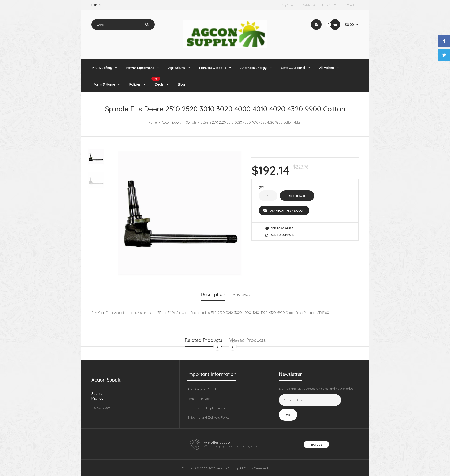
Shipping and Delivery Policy (209, 417)
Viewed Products (247, 340)
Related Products (203, 340)
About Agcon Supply (203, 389)
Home (153, 122)
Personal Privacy (200, 398)
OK (288, 415)
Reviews (241, 294)
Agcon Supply (171, 122)
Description (213, 294)
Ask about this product (287, 210)
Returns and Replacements (207, 408)
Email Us (316, 444)
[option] (179, 213)
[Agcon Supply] (225, 47)
